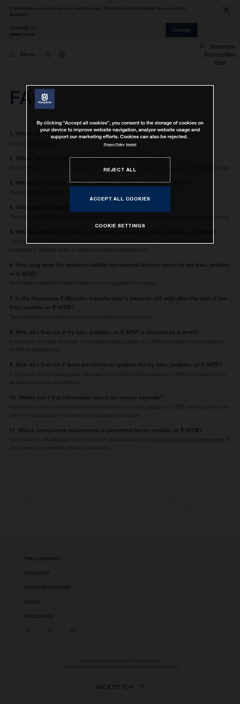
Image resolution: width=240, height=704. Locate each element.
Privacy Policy (114, 144)
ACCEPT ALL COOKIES (120, 198)
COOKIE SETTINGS (120, 225)
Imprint (131, 144)
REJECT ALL (120, 169)
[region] (120, 164)
